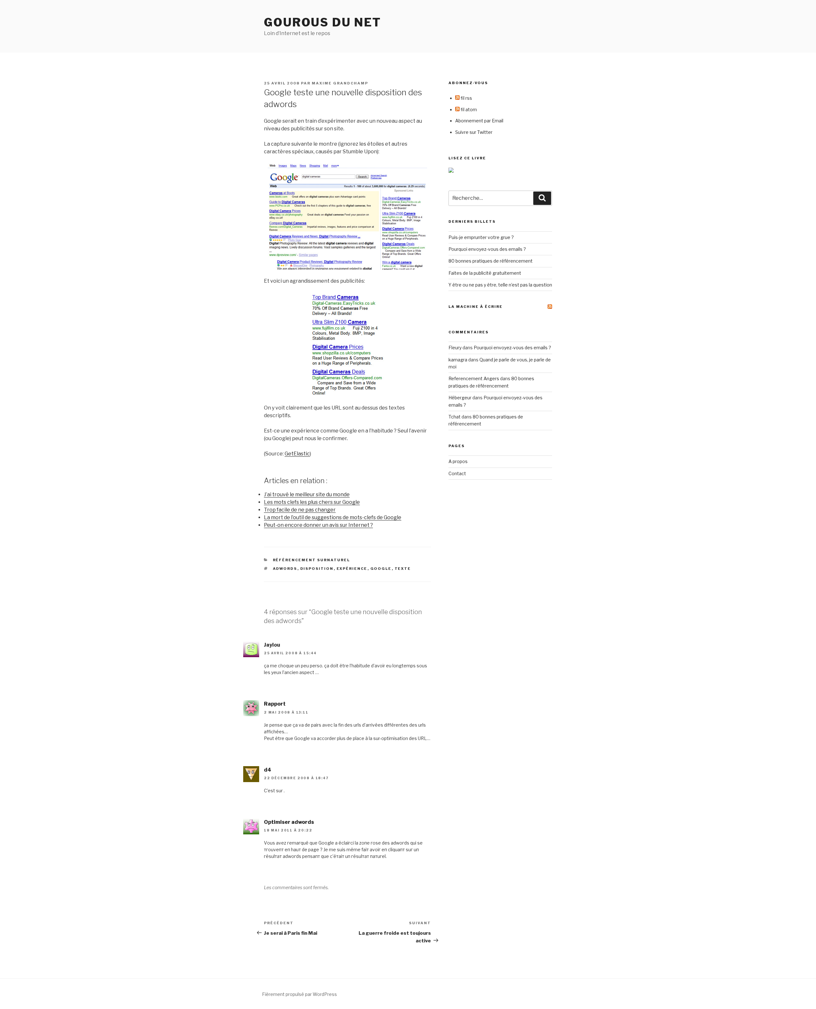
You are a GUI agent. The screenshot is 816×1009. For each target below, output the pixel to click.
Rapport (275, 704)
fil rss (466, 98)
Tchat (454, 416)
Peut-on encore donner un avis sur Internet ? (318, 525)
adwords (285, 568)
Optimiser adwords (289, 822)
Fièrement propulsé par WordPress (299, 994)
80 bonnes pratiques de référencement (490, 261)
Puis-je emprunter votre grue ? (481, 237)
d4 (267, 770)
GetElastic (297, 454)
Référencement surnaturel (311, 560)
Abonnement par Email (479, 120)
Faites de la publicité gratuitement (484, 273)
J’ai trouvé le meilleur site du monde (307, 494)
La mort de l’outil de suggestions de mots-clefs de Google (332, 517)
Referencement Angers (473, 378)
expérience (352, 568)
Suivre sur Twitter (473, 132)
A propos (458, 461)
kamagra (457, 359)
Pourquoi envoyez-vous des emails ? (487, 249)
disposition (317, 568)
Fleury (455, 347)
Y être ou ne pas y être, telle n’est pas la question (500, 284)
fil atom (468, 109)
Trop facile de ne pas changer (300, 510)
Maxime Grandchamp (340, 83)
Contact (457, 473)
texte (403, 568)
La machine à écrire (475, 306)
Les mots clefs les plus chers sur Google (312, 502)
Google (381, 568)
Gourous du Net (322, 22)
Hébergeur (459, 397)
